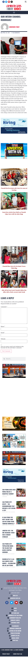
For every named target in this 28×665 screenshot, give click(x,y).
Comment (4, 306)
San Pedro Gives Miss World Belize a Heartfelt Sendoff (9, 492)
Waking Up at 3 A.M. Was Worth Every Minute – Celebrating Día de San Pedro (9, 562)
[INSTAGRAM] (12, 2)
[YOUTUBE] (9, 2)
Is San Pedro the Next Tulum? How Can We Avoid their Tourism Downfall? (8, 520)
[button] (25, 2)
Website (3, 339)
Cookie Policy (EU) (17, 654)
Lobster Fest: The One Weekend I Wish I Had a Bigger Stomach (8, 534)
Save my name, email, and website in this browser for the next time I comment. (12, 347)
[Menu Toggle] (14, 12)
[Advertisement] (14, 229)
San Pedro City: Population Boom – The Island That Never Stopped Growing (8, 548)
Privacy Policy (6, 654)
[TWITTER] (6, 2)
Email (3, 332)
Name (3, 326)
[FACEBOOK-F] (3, 2)
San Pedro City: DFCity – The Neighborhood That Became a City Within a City (8, 506)
